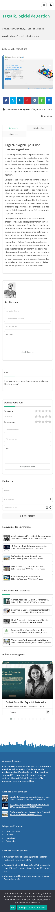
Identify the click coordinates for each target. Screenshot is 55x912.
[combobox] (27, 499)
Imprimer (47, 116)
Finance (13, 36)
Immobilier (11, 837)
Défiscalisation (13, 831)
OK (12, 907)
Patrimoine (11, 841)
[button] (11, 718)
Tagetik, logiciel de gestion (29, 36)
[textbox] (27, 499)
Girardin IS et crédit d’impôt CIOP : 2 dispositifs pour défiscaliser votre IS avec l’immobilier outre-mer (27, 868)
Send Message (27, 352)
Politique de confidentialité (32, 907)
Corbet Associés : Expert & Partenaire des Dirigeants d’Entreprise (26, 704)
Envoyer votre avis (27, 466)
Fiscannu (13, 302)
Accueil (5, 36)
